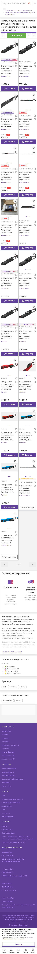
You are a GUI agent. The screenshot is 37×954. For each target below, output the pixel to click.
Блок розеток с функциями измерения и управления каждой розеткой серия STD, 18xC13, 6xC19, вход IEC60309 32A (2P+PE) (26, 489)
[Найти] (29, 3)
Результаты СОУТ (8, 756)
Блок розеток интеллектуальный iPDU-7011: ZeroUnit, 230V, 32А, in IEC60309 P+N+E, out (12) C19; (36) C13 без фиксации (26, 436)
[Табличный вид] (3, 35)
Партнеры (5, 749)
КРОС (4, 810)
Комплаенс (6, 783)
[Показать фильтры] (34, 35)
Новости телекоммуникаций (12, 799)
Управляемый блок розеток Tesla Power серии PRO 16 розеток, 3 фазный (7, 229)
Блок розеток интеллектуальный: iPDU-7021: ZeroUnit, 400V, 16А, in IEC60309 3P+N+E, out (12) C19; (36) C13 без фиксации (7, 488)
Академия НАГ (7, 806)
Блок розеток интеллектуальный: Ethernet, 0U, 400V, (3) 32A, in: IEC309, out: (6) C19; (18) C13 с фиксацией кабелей (7, 385)
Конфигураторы (7, 816)
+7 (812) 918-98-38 (7, 901)
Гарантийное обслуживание (12, 779)
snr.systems (6, 813)
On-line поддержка (9, 769)
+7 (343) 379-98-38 (8, 856)
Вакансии (5, 738)
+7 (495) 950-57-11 (7, 830)
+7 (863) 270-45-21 (7, 873)
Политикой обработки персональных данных (17, 938)
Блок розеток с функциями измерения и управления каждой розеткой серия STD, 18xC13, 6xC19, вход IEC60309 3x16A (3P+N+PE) (26, 176)
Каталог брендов (8, 752)
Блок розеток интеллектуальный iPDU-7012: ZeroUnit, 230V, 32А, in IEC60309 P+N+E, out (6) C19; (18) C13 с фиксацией (7, 436)
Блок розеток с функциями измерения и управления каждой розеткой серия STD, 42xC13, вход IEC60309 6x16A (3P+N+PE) (26, 123)
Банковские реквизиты (10, 745)
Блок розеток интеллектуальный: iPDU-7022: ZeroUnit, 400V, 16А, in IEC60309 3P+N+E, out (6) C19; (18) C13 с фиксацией (26, 385)
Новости (5, 735)
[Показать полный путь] (4, 9)
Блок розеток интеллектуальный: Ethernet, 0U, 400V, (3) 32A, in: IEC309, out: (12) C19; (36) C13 (7, 539)
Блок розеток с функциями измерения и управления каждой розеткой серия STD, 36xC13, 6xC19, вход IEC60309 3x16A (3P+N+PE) (7, 176)
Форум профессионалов (11, 803)
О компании (6, 731)
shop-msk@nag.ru (8, 833)
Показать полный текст (12, 652)
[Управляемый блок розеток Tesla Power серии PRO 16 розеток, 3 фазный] (9, 207)
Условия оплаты (8, 772)
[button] (34, 35)
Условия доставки (8, 776)
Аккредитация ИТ (8, 759)
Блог (3, 796)
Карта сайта (6, 786)
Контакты (5, 742)
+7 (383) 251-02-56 (7, 887)
